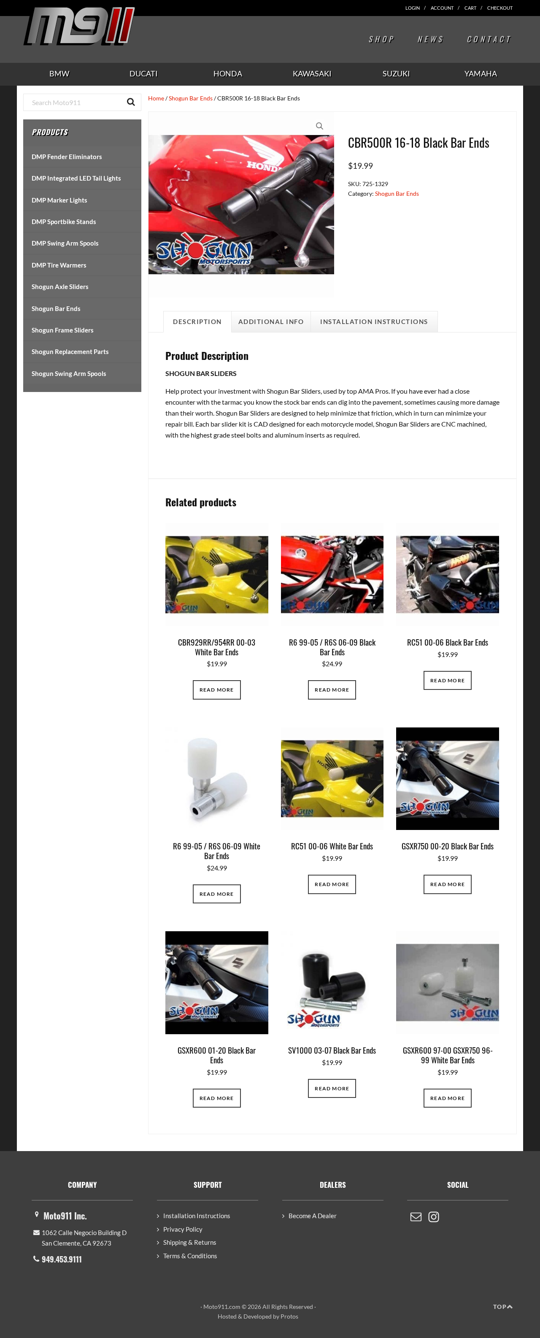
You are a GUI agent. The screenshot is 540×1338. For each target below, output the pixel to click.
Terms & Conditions (190, 1256)
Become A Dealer (313, 1215)
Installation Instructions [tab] (374, 321)
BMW (59, 73)
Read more (217, 690)
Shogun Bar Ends (191, 98)
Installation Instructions (196, 1215)
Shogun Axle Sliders (60, 286)
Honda (227, 73)
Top (500, 1306)
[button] (319, 126)
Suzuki (396, 73)
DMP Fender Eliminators (67, 156)
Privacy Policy (182, 1229)
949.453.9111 (62, 1259)
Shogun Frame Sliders (63, 330)
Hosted (227, 1316)
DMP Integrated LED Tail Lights (76, 178)
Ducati (144, 73)
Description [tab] (197, 321)
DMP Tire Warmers (59, 265)
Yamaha (480, 73)
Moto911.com (99, 26)
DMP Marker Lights (59, 200)
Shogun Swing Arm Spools (69, 373)
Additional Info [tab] (271, 321)
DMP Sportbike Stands (64, 221)
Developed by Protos (270, 1316)
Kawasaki (312, 73)
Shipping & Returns (189, 1242)
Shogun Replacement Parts (70, 351)
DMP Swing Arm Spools (65, 243)
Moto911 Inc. (65, 1215)
